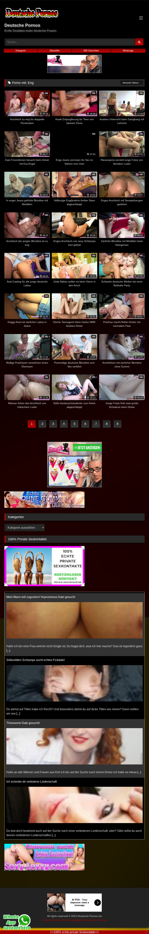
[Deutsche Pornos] (74, 13)
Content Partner (52, 920)
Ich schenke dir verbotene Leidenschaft (31, 780)
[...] (8, 649)
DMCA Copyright (71, 920)
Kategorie (21, 50)
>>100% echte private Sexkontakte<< (74, 932)
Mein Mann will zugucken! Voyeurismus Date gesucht (40, 595)
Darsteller (55, 50)
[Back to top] (138, 923)
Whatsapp (128, 50)
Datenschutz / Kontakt (94, 920)
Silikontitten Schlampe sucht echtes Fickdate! (35, 658)
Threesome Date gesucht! (23, 721)
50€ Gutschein (91, 50)
